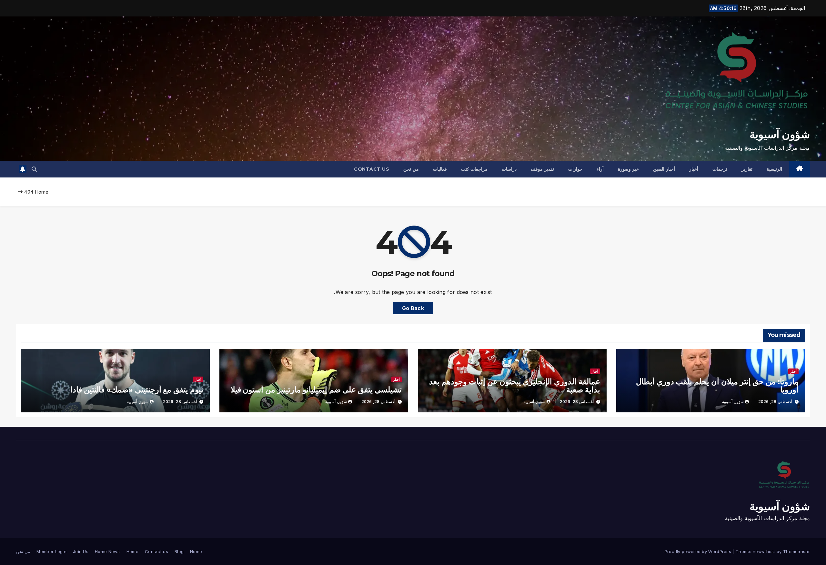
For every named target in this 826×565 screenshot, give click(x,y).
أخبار (693, 169)
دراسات (509, 169)
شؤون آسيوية (780, 134)
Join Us (80, 551)
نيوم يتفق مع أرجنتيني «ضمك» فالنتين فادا (136, 389)
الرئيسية (774, 169)
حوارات (575, 169)
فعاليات (440, 169)
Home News (107, 551)
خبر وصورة (628, 169)
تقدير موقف (542, 169)
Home (42, 192)
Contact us (371, 169)
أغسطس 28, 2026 (775, 401)
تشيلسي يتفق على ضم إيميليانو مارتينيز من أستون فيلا (316, 389)
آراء (600, 169)
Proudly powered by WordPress (699, 551)
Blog (179, 551)
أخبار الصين (664, 169)
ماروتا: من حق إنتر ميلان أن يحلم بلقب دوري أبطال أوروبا (717, 385)
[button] (34, 169)
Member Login (51, 551)
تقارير (746, 169)
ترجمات (719, 169)
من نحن (411, 169)
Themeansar (796, 551)
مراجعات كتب (474, 169)
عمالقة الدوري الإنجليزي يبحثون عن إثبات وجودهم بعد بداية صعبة (514, 385)
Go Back (413, 308)
